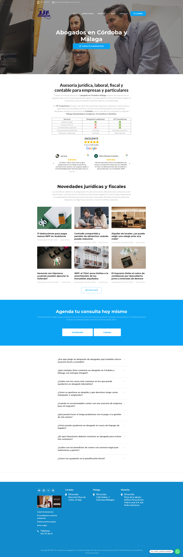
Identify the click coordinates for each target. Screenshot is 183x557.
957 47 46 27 (44, 2)
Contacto (124, 13)
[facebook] (39, 490)
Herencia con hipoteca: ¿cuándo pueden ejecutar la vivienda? (53, 276)
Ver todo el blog (91, 290)
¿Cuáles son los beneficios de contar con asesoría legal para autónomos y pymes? (88, 448)
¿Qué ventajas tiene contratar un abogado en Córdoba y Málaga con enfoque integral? (86, 371)
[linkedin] (53, 490)
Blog (113, 13)
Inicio (75, 13)
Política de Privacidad (46, 522)
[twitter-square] (44, 490)
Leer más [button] (71, 171)
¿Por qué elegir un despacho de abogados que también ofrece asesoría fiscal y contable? (89, 360)
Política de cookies (92, 553)
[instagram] (48, 490)
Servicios (101, 13)
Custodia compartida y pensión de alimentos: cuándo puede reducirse (91, 236)
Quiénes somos (87, 13)
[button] (129, 163)
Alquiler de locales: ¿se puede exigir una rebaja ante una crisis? (128, 236)
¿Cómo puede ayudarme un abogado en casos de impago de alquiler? (88, 426)
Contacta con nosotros (93, 46)
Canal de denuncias (45, 512)
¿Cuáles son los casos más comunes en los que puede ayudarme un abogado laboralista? (85, 382)
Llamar (139, 13)
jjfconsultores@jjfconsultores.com (67, 2)
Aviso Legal (42, 525)
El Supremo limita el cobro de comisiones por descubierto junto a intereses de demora (128, 276)
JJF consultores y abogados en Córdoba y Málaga (72, 550)
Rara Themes (119, 550)
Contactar (77, 332)
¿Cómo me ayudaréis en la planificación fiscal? (81, 458)
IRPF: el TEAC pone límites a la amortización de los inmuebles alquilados (91, 276)
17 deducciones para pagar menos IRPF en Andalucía (52, 235)
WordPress (138, 550)
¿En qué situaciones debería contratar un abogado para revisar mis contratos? (89, 437)
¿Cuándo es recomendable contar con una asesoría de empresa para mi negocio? (90, 404)
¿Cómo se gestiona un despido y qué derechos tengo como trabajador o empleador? (88, 393)
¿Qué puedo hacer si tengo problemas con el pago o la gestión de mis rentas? (89, 415)
